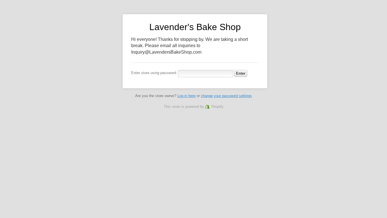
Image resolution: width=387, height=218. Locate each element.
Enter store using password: (154, 73)
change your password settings (226, 96)
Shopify (217, 106)
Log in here (186, 96)
